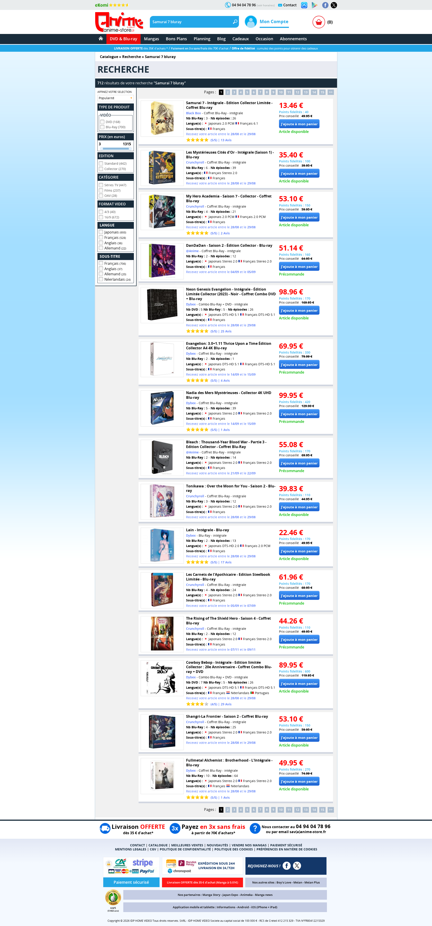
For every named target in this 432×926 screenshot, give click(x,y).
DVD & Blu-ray (123, 38)
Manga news (263, 895)
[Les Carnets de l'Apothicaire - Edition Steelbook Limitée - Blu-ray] (162, 590)
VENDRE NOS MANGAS (249, 845)
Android (243, 907)
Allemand (115, 248)
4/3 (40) (109, 212)
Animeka (246, 895)
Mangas (151, 38)
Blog (221, 38)
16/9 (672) (111, 217)
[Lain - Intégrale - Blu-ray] (162, 546)
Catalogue (109, 56)
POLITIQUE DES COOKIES (233, 849)
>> (331, 92)
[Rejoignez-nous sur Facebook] (325, 5)
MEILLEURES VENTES (187, 845)
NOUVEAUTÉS (217, 845)
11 (289, 92)
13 (306, 92)
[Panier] (319, 22)
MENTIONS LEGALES (130, 849)
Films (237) (112, 190)
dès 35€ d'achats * (141, 48)
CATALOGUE (158, 845)
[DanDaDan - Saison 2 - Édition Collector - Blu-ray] (162, 261)
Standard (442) (115, 163)
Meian (297, 882)
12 (297, 92)
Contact (290, 4)
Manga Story (211, 895)
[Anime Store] (119, 22)
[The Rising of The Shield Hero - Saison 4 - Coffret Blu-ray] (162, 634)
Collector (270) (115, 169)
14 (314, 92)
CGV (153, 849)
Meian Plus (312, 882)
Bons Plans (176, 38)
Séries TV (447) (115, 185)
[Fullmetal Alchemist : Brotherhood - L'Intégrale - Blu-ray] (162, 776)
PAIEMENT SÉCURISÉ (286, 845)
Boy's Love (284, 882)
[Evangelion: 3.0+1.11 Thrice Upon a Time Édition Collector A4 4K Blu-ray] (162, 359)
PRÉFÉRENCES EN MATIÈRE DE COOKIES (286, 849)
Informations (226, 907)
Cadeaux (240, 38)
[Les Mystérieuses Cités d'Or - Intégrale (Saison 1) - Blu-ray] (162, 168)
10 (281, 92)
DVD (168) (113, 122)
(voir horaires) (266, 5)
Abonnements (293, 38)
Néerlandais (117, 279)
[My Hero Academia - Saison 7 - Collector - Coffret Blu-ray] (162, 212)
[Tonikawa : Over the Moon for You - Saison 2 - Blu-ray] (162, 502)
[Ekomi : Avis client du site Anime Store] (113, 903)
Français (115, 237)
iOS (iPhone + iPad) (264, 907)
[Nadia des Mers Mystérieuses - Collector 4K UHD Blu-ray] (162, 408)
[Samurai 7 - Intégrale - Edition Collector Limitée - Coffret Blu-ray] (162, 119)
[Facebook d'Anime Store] (287, 866)
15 (322, 92)
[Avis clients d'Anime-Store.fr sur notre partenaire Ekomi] (112, 5)
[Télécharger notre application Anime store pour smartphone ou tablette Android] (315, 5)
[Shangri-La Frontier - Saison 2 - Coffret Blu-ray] (162, 732)
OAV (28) (110, 195)
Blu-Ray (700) (115, 127)
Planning (202, 38)
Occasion (264, 38)
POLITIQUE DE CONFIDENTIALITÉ (185, 849)
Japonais (115, 232)
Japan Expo (230, 895)
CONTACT (137, 845)
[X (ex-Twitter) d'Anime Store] (297, 866)
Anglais (113, 242)
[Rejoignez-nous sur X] (334, 5)
